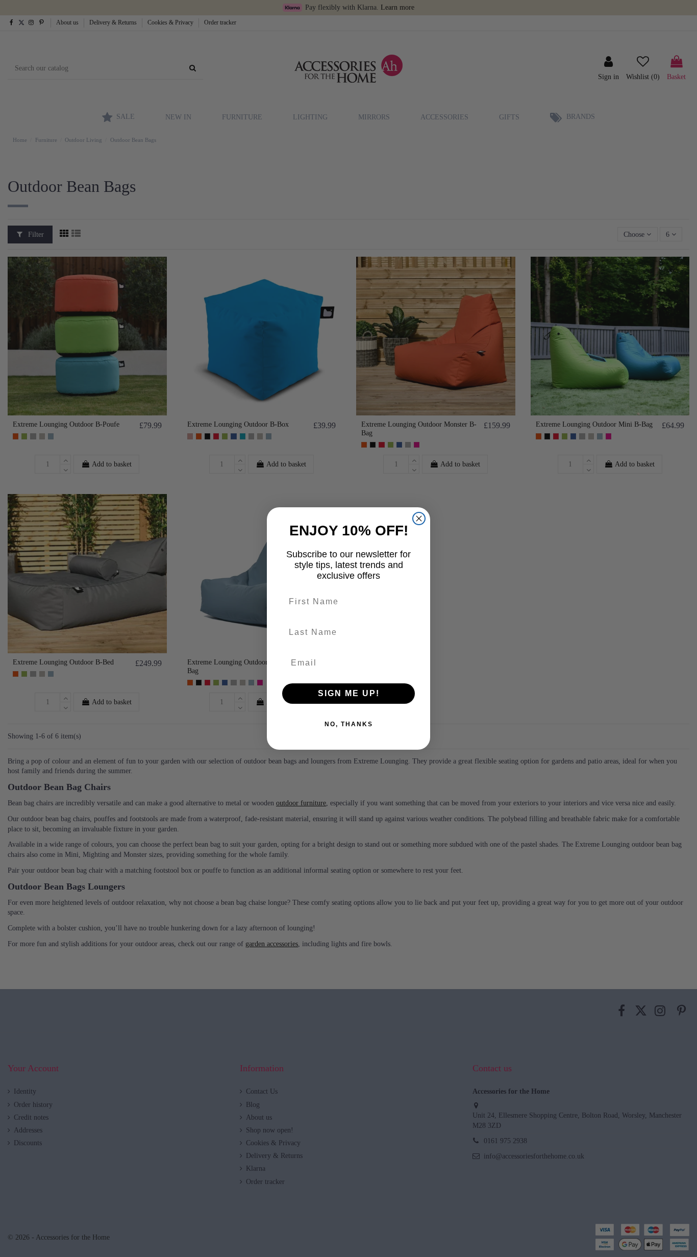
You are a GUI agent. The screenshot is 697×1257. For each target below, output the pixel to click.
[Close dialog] (419, 518)
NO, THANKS (349, 724)
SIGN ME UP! (349, 693)
